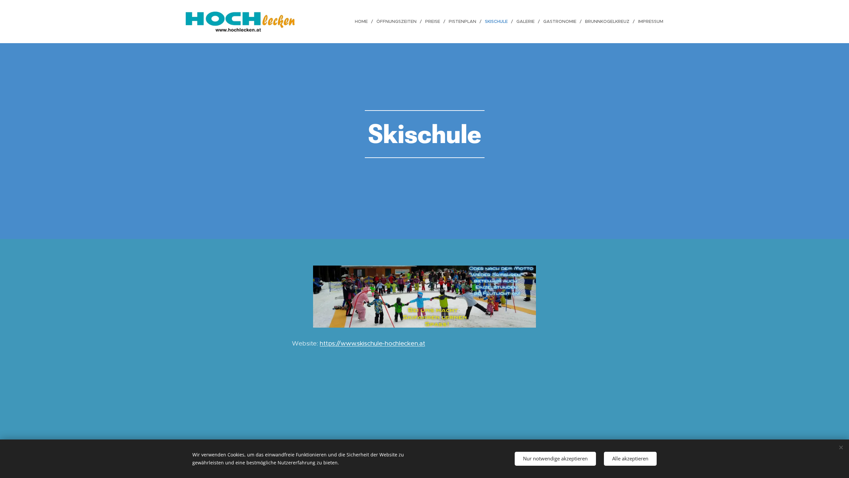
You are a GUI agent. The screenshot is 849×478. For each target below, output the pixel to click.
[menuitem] (363, 21)
